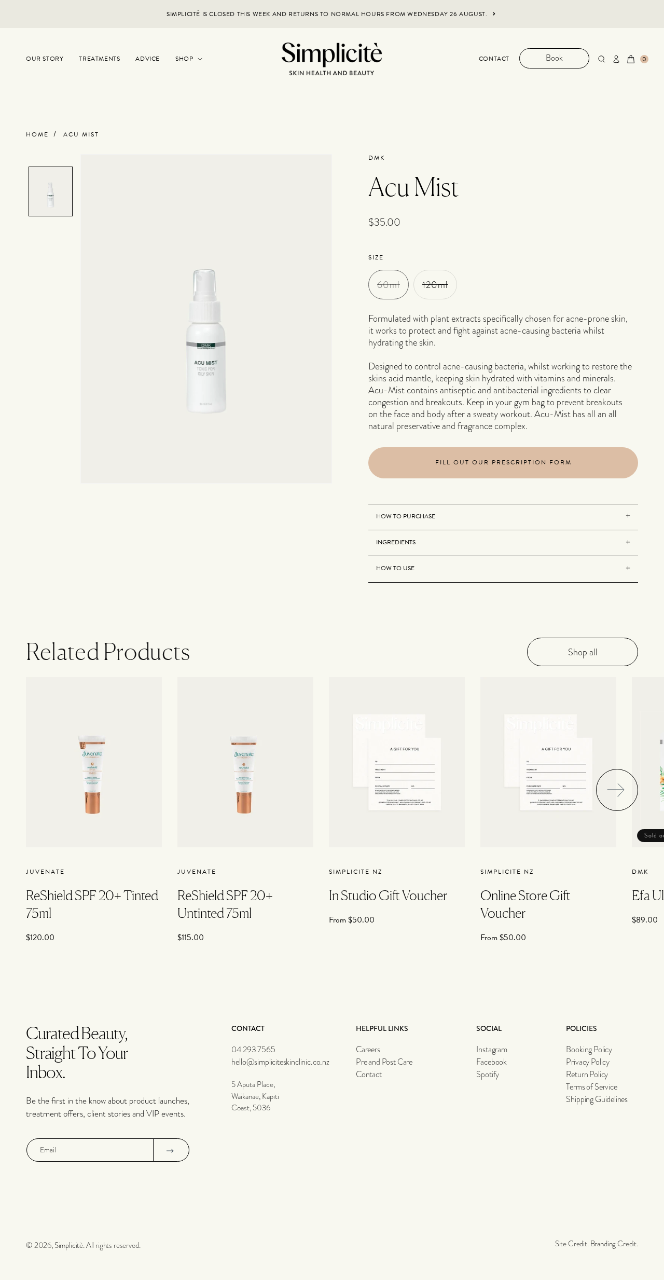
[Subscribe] (170, 1150)
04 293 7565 (253, 1049)
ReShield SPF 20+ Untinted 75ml (225, 904)
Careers (368, 1049)
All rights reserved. (113, 1245)
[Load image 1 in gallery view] (51, 191)
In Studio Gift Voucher (388, 895)
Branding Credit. (614, 1243)
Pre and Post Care (384, 1062)
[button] (187, 59)
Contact (369, 1074)
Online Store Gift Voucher (525, 904)
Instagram (491, 1049)
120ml (439, 288)
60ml (393, 288)
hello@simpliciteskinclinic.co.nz (280, 1062)
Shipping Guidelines (597, 1099)
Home (37, 135)
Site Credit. (572, 1243)
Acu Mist (81, 135)
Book (554, 58)
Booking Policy (589, 1049)
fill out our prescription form (503, 462)
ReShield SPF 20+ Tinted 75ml (92, 904)
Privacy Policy (588, 1062)
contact (494, 58)
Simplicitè (68, 1245)
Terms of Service (591, 1087)
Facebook (491, 1062)
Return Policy (587, 1074)
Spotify (487, 1074)
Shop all (583, 651)
